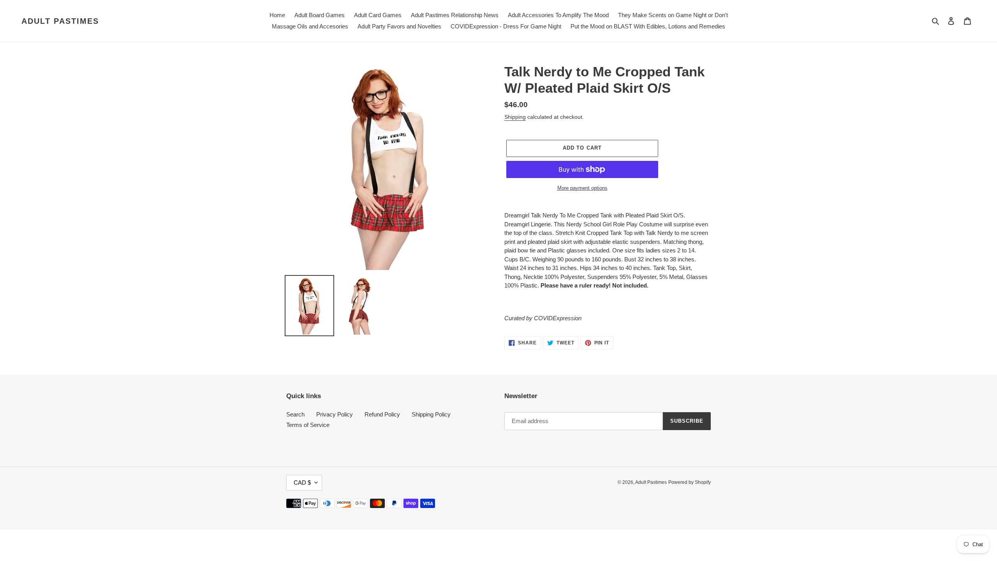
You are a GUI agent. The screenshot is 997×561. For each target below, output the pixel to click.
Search (295, 414)
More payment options (582, 188)
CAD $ (302, 482)
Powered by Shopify (689, 482)
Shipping (515, 117)
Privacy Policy (334, 414)
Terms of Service (307, 425)
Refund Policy (382, 414)
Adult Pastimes (60, 21)
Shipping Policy (431, 414)
